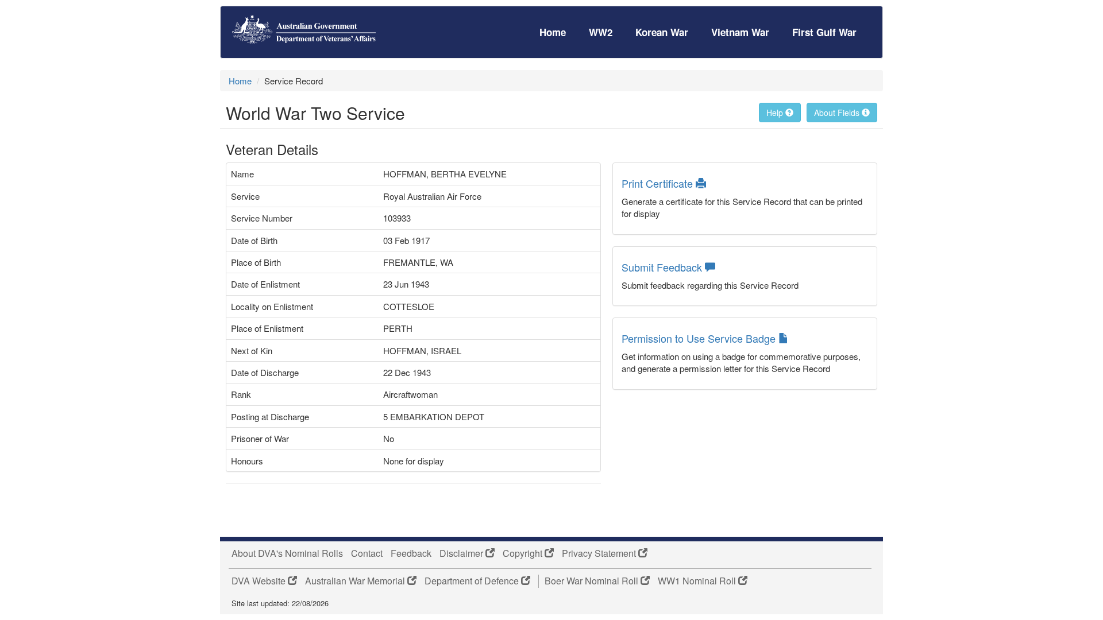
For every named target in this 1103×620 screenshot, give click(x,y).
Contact (367, 553)
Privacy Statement (600, 553)
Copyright (524, 553)
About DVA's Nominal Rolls (287, 553)
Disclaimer (462, 553)
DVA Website (260, 581)
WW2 (600, 32)
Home (552, 32)
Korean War (661, 32)
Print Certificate (659, 183)
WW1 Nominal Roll (698, 581)
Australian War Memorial (356, 581)
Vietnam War (740, 32)
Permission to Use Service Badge (700, 338)
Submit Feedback (663, 266)
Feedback (411, 553)
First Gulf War (824, 32)
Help (775, 112)
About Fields (838, 112)
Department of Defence (473, 581)
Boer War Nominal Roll (593, 581)
